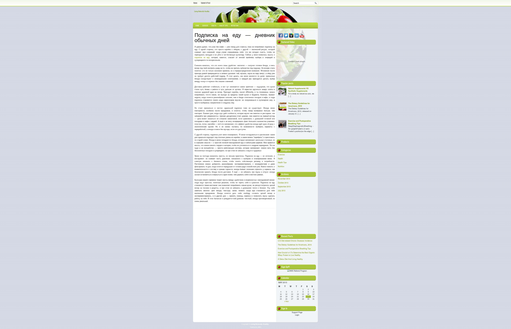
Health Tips (223, 25)
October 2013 (283, 182)
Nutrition (234, 25)
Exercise (205, 25)
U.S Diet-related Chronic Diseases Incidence (295, 240)
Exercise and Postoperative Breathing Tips (299, 122)
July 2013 (281, 190)
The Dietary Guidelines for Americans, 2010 (299, 104)
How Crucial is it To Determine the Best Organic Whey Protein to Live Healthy (296, 253)
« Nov (286, 301)
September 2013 (284, 186)
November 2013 (284, 178)
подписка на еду (202, 57)
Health (213, 25)
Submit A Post (205, 2)
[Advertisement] (297, 213)
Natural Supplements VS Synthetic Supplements (298, 89)
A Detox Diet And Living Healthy (290, 259)
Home (195, 2)
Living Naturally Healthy (201, 11)
